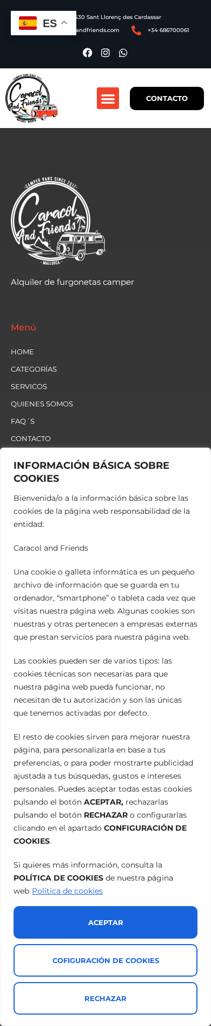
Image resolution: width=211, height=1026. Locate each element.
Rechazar (105, 998)
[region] (105, 737)
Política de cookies (67, 891)
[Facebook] (88, 53)
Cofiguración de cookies (105, 960)
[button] (108, 98)
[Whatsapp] (123, 53)
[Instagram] (105, 53)
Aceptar (105, 922)
